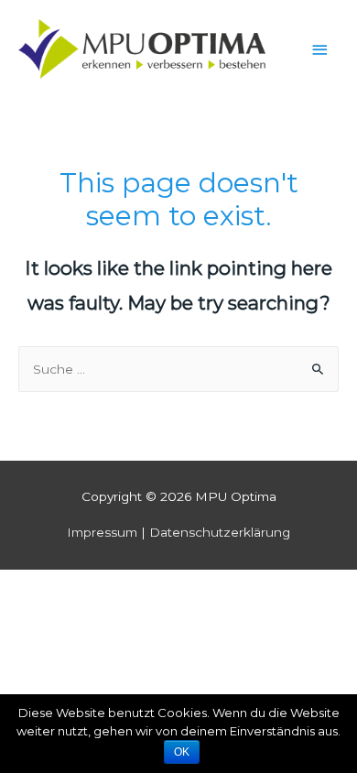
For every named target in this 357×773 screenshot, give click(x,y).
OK (181, 752)
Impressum (102, 532)
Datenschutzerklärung (219, 532)
